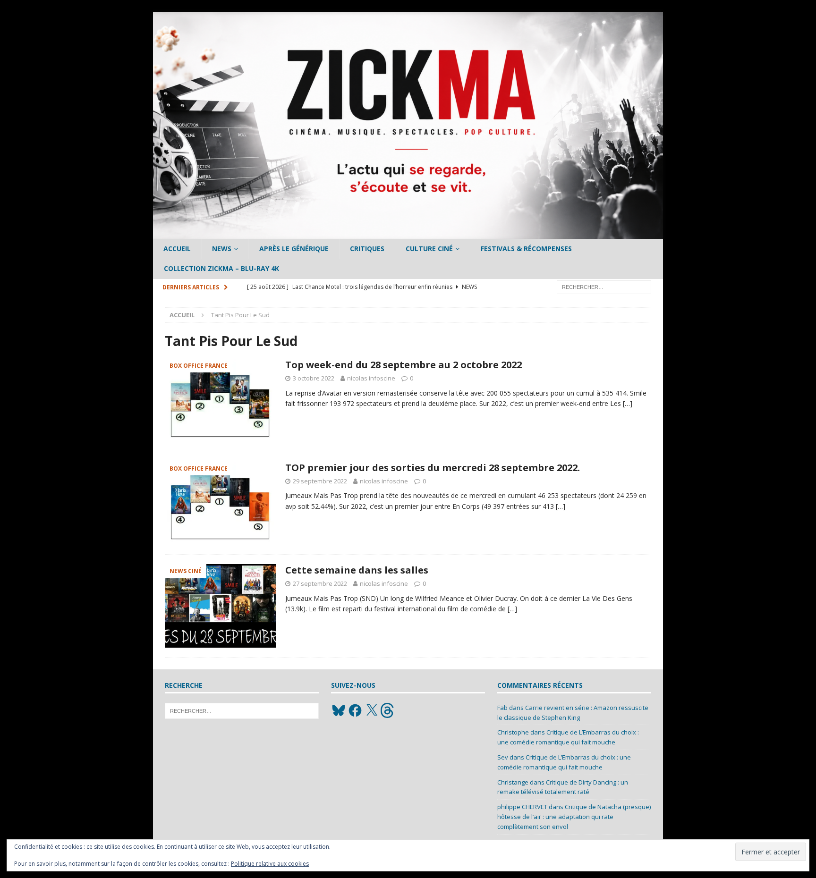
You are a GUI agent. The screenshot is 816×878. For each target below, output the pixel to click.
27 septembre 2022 (320, 583)
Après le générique (294, 248)
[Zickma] (408, 233)
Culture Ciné (429, 248)
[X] (371, 710)
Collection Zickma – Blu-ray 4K (221, 268)
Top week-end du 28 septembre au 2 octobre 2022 (403, 364)
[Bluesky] (338, 710)
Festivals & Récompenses (526, 248)
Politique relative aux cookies (270, 864)
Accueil (177, 248)
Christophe (513, 732)
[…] (627, 403)
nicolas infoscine (371, 378)
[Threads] (388, 710)
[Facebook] (355, 710)
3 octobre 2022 (313, 378)
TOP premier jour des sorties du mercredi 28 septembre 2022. (432, 467)
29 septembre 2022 (320, 481)
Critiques (367, 248)
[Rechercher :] (604, 286)
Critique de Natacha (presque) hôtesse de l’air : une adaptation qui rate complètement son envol (574, 816)
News (221, 248)
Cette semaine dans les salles (356, 570)
